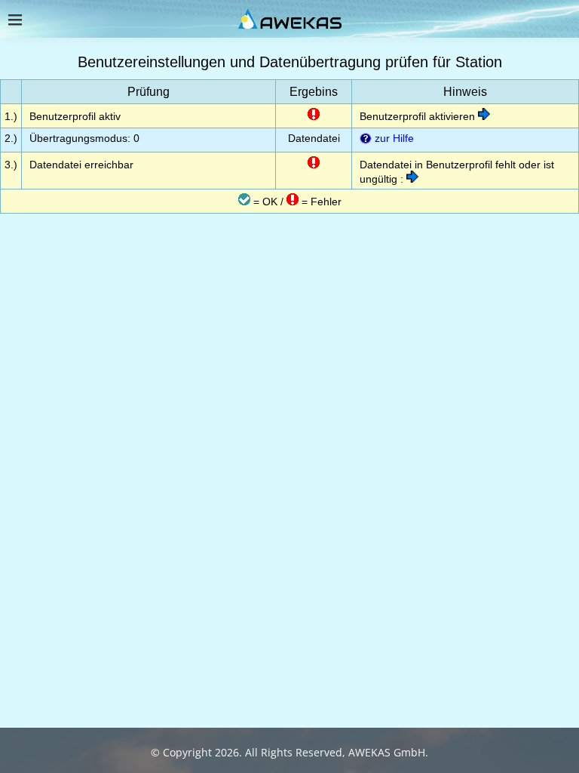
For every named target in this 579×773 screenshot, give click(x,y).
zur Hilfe (393, 138)
